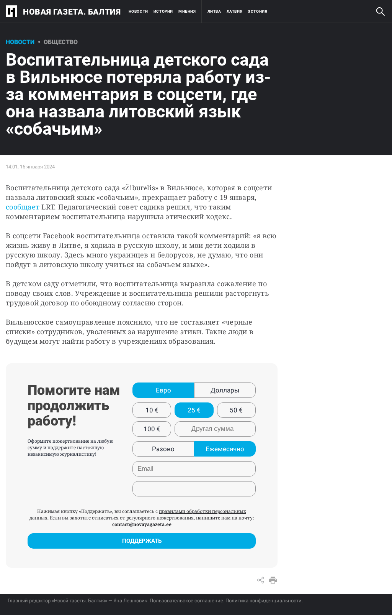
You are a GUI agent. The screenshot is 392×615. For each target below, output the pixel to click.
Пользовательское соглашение (186, 600)
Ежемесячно (225, 449)
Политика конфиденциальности (263, 600)
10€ (151, 410)
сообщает (22, 206)
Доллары (225, 390)
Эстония (257, 11)
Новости (138, 11)
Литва (214, 11)
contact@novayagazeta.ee (142, 524)
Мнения (187, 11)
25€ (194, 410)
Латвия (235, 11)
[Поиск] (380, 11)
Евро (163, 390)
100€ (152, 429)
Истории (163, 11)
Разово (163, 449)
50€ (236, 410)
